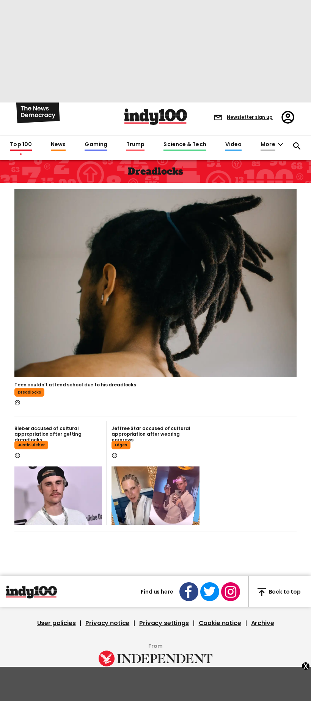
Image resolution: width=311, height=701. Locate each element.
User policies (56, 623)
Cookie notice (220, 623)
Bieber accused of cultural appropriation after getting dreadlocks (48, 434)
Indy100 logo (155, 117)
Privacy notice (107, 623)
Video (233, 144)
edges (121, 445)
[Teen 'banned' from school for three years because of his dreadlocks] (155, 282)
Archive (262, 623)
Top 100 (21, 144)
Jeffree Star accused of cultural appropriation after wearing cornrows (151, 434)
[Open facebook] (188, 591)
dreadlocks (29, 392)
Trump (135, 144)
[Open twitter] (209, 591)
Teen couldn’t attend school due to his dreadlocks (75, 384)
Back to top (285, 591)
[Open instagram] (230, 591)
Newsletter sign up (250, 117)
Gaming (96, 144)
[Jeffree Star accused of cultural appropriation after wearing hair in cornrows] (155, 495)
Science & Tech (184, 144)
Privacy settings (163, 623)
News (58, 144)
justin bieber (31, 445)
